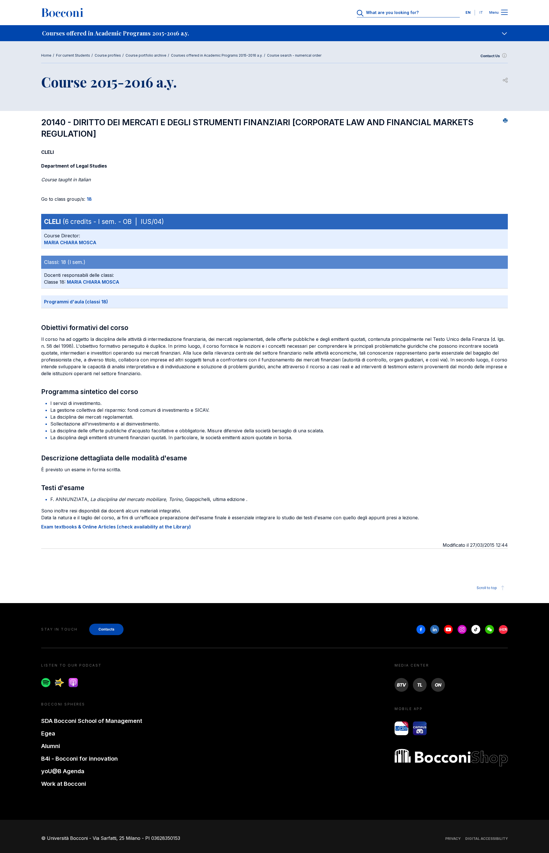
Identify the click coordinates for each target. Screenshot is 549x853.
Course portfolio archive (146, 55)
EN (468, 12)
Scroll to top (487, 588)
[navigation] (274, 33)
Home (46, 55)
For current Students (73, 55)
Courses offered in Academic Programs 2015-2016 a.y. (216, 55)
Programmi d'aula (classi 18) (76, 302)
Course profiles (108, 55)
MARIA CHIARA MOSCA (70, 242)
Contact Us (490, 56)
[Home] (62, 12)
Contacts (106, 629)
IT (481, 12)
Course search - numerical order (294, 55)
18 (89, 199)
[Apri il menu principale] (504, 13)
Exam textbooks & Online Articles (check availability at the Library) (116, 527)
